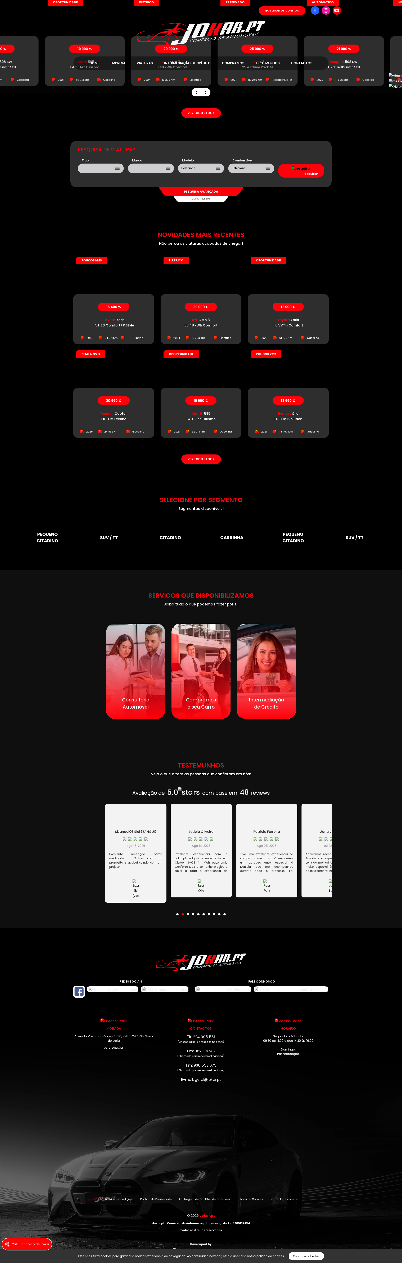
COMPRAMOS (233, 63)
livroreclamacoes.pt (284, 1199)
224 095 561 (204, 1036)
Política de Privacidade (156, 1199)
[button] (177, 911)
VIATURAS (145, 63)
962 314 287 (205, 1051)
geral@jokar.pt (208, 1079)
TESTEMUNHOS (268, 63)
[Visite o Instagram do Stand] (113, 992)
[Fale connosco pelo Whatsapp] (223, 989)
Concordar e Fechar (306, 1256)
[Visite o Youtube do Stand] (165, 992)
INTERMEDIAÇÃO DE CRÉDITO (187, 63)
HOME (94, 63)
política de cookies (270, 1256)
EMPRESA (118, 63)
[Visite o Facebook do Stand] (79, 992)
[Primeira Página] (201, 23)
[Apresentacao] (196, 92)
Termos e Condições (119, 1199)
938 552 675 (205, 1065)
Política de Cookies (250, 1199)
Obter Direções (114, 1047)
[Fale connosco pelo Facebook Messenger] (291, 989)
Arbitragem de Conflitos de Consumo (204, 1199)
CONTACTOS (301, 63)
